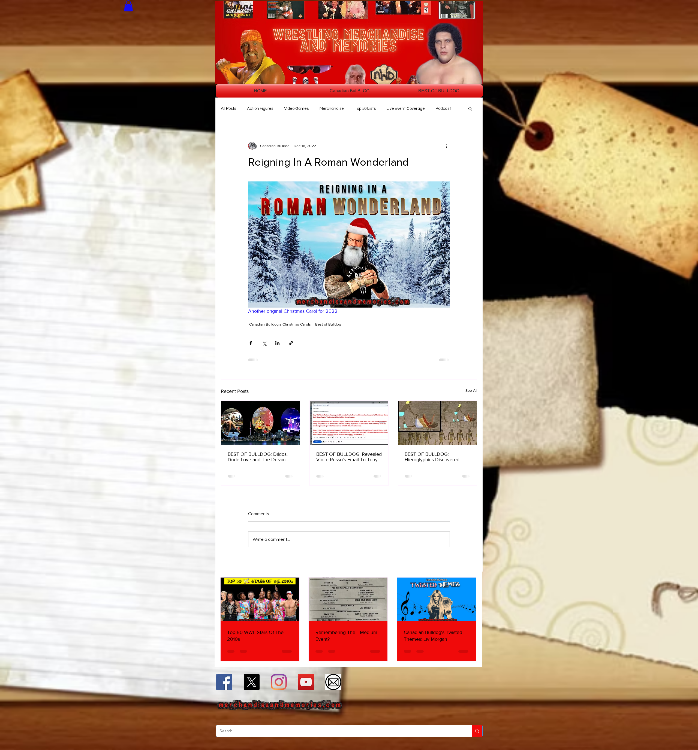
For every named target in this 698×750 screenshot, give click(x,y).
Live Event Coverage (406, 109)
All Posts (228, 109)
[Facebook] (224, 682)
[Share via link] (290, 343)
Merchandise (332, 109)
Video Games (296, 109)
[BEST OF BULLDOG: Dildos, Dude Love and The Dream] (260, 423)
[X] (251, 682)
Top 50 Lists (365, 109)
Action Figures (260, 109)
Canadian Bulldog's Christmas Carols (280, 324)
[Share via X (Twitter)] (264, 343)
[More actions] (446, 145)
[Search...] (477, 731)
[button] (128, 5)
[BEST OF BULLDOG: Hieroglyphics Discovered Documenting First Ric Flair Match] (437, 423)
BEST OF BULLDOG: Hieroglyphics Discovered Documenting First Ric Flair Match (433, 456)
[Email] (333, 682)
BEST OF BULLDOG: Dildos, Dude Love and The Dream (258, 456)
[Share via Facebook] (250, 343)
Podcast (443, 109)
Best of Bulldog (328, 324)
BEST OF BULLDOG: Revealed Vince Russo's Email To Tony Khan (349, 456)
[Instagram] (279, 682)
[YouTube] (306, 682)
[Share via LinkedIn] (277, 343)
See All (471, 390)
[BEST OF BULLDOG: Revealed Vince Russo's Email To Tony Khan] (349, 423)
